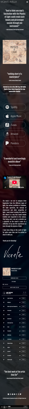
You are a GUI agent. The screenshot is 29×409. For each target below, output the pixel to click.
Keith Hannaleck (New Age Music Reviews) (15, 29)
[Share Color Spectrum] (20, 322)
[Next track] (25, 292)
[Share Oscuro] (20, 314)
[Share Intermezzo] (20, 339)
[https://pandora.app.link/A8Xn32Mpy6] (20, 394)
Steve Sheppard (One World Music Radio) (15, 378)
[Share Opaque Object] (20, 343)
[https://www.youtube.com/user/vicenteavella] (14, 394)
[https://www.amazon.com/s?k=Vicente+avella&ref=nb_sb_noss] (10, 394)
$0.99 (23, 298)
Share (14, 281)
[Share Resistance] (20, 318)
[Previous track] (23, 292)
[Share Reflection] (20, 335)
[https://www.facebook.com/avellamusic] (16, 394)
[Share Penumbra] (20, 331)
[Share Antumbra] (20, 355)
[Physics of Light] (7, 272)
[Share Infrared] (20, 351)
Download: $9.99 (14, 278)
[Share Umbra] (20, 347)
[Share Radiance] (20, 302)
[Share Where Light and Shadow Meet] (20, 306)
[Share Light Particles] (20, 298)
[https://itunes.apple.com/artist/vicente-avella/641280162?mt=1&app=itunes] (8, 394)
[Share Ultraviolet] (20, 310)
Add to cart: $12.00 (14, 287)
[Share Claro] (20, 327)
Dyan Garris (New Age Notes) (15, 165)
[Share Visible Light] (20, 359)
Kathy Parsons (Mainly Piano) (15, 80)
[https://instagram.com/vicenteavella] (18, 394)
